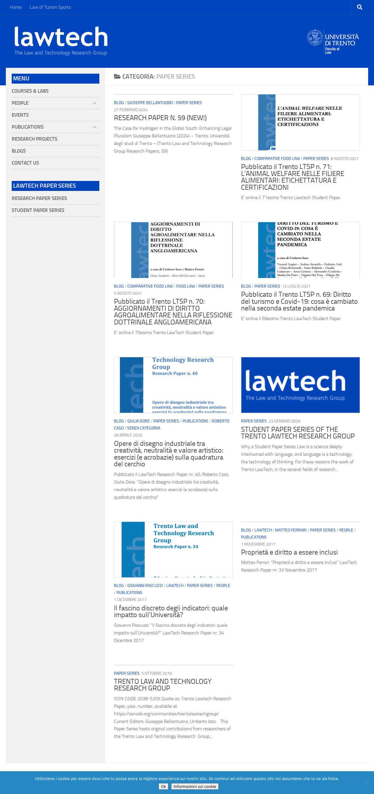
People (223, 585)
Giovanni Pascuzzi (145, 585)
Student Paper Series (38, 210)
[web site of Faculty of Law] (333, 50)
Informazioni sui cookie (195, 786)
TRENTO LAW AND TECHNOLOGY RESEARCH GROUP (163, 685)
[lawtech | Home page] (61, 41)
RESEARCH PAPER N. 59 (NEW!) (160, 118)
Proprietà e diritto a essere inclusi (289, 552)
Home (16, 7)
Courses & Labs (30, 91)
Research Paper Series (39, 198)
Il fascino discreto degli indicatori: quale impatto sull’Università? (171, 611)
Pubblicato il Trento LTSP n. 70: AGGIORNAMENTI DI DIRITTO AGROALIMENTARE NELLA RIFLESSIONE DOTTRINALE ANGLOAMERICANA (173, 311)
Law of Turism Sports (50, 7)
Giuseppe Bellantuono (150, 102)
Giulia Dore (138, 421)
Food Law (185, 286)
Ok (163, 786)
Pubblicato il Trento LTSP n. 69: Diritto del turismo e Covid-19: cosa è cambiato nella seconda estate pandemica (299, 301)
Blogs (19, 151)
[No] (367, 783)
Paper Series (189, 102)
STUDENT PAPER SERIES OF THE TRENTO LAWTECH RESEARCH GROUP (298, 433)
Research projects (34, 139)
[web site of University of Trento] (333, 37)
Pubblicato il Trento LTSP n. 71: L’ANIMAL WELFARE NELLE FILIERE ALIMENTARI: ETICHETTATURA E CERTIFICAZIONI (292, 177)
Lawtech (174, 585)
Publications (195, 421)
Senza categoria (143, 428)
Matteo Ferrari (291, 530)
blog (119, 102)
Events (20, 115)
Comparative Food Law (277, 158)
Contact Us (25, 163)
